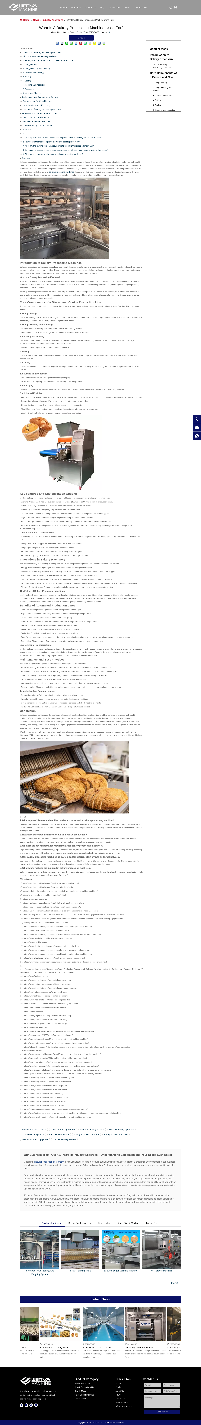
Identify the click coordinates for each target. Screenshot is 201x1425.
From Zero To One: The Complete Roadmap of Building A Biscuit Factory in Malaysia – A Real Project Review (87, 1347)
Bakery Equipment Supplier (116, 1134)
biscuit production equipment (49, 1161)
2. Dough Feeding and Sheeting (36, 68)
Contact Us (141, 7)
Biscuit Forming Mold (80, 1270)
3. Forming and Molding (33, 72)
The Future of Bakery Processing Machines (42, 109)
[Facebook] (21, 1405)
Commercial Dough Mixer (33, 1134)
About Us (90, 7)
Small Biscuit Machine (129, 1223)
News (128, 7)
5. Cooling (27, 80)
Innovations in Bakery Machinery (35, 105)
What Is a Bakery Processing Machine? (40, 56)
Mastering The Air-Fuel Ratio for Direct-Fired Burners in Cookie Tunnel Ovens (171, 1347)
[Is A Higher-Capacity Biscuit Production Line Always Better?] (49, 1340)
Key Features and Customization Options (39, 97)
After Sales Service (124, 1406)
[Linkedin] (26, 1405)
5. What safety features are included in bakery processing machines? (53, 154)
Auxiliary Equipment (52, 1223)
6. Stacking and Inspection (34, 85)
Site (110, 32)
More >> (175, 1282)
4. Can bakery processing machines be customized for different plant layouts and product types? (65, 150)
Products (76, 7)
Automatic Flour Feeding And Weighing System (39, 1272)
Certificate (114, 7)
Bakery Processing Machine (34, 1129)
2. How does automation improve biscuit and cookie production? (51, 141)
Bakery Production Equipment (35, 1139)
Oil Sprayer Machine (161, 1270)
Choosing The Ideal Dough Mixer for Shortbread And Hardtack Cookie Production (129, 1347)
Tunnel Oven (152, 1223)
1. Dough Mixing (30, 64)
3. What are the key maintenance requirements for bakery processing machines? (58, 146)
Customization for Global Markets (38, 101)
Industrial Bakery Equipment (121, 1129)
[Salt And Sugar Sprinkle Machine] (121, 1249)
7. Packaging (28, 89)
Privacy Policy (122, 1402)
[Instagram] (36, 1405)
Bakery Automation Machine (86, 1134)
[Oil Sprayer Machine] (161, 1249)
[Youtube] (31, 1405)
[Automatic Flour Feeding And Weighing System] (39, 1249)
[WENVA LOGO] (35, 1381)
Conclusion (26, 129)
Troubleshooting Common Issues (37, 125)
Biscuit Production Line (80, 1223)
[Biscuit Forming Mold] (80, 1249)
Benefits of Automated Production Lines (39, 113)
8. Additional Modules (32, 93)
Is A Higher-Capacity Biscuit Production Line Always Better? (44, 1347)
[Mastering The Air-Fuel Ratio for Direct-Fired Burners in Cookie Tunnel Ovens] (176, 1340)
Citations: (25, 158)
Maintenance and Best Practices (35, 121)
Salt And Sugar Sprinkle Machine (120, 1270)
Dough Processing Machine (63, 1129)
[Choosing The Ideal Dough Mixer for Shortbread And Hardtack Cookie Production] (134, 1340)
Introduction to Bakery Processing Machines (41, 52)
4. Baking (27, 76)
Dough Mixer (105, 1223)
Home (63, 7)
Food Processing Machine (64, 1139)
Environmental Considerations (36, 117)
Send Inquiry (162, 1412)
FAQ (102, 7)
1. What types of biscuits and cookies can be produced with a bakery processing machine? (62, 137)
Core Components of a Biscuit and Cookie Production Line (47, 60)
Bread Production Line (59, 1134)
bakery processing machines (61, 172)
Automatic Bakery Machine (92, 1129)
